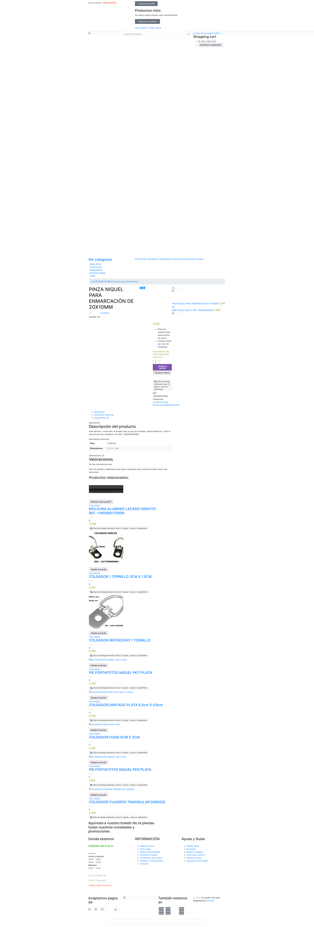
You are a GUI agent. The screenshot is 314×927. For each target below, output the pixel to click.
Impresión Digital (97, 273)
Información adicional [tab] (104, 415)
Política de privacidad (150, 852)
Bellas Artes (95, 264)
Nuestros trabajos (195, 259)
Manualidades (96, 270)
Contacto (182, 259)
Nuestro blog (158, 259)
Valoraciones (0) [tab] (101, 418)
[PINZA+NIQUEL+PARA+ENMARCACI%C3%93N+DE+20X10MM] (142, 288)
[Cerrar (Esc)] (311, 2)
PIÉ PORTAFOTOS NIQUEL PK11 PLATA (120, 672)
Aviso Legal (145, 849)
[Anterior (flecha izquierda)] (4, 463)
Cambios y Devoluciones (151, 861)
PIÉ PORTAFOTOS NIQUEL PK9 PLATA (120, 769)
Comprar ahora (162, 372)
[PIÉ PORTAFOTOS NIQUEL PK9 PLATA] (107, 756)
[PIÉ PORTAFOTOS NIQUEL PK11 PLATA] (108, 659)
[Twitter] (168, 911)
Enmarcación (96, 267)
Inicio (137, 259)
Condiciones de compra (151, 858)
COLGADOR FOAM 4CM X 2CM (114, 737)
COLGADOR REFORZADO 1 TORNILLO (119, 640)
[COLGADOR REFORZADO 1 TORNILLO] (106, 611)
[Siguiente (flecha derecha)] (309, 463)
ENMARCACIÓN (103, 281)
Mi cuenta (191, 849)
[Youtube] (181, 911)
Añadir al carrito (162, 367)
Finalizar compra (194, 858)
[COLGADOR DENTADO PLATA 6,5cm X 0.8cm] (111, 692)
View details (94, 367)
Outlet (92, 276)
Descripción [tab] (99, 412)
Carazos (210, 900)
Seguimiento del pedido (197, 861)
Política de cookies (148, 855)
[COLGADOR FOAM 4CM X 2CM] (104, 724)
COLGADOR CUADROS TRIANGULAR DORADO (127, 802)
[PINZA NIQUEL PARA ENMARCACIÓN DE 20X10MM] (140, 288)
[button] (207, 33)
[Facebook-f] (161, 911)
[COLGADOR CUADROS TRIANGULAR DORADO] (111, 789)
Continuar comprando (210, 45)
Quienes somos (171, 259)
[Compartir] (306, 2)
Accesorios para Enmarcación (124, 281)
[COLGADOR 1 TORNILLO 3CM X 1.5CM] (106, 548)
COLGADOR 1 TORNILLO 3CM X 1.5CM (120, 576)
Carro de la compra (195, 855)
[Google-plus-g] (175, 911)
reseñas (104, 313)
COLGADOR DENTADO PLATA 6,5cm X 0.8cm (126, 705)
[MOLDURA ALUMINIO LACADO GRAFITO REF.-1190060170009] (106, 489)
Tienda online (146, 259)
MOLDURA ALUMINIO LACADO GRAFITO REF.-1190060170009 (122, 511)
